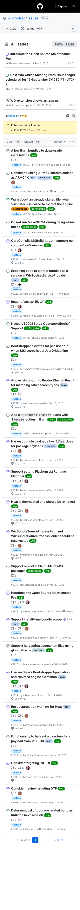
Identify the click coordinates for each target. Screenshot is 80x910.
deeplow (19, 105)
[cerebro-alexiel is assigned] (20, 285)
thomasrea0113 (31, 259)
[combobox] (35, 116)
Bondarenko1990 (32, 368)
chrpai (35, 337)
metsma (27, 403)
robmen (18, 63)
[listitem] (40, 158)
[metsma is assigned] (20, 394)
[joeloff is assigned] (20, 820)
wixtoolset (16, 18)
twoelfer (36, 214)
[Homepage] (40, 6)
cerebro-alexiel (28, 293)
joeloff (23, 829)
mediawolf (37, 232)
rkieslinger (37, 433)
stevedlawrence (28, 584)
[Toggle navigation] (6, 6)
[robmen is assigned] (20, 250)
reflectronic (42, 164)
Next (57, 840)
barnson (19, 88)
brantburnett (30, 664)
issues (33, 18)
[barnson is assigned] (13, 182)
